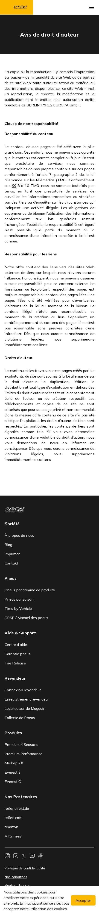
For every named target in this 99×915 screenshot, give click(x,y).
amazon (11, 827)
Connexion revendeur (23, 690)
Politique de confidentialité (25, 868)
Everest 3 (13, 772)
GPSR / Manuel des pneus (26, 617)
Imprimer (12, 554)
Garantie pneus (17, 653)
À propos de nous (19, 535)
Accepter (83, 900)
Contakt (11, 563)
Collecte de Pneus (20, 717)
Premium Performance (23, 753)
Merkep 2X (14, 763)
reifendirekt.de (17, 808)
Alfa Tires (13, 836)
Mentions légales (17, 885)
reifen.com (13, 817)
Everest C (13, 781)
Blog (8, 544)
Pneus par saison (19, 599)
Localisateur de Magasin (25, 708)
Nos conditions (16, 877)
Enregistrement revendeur (27, 699)
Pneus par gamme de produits (30, 590)
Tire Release (15, 663)
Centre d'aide (16, 644)
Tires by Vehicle (18, 608)
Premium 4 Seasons (21, 744)
